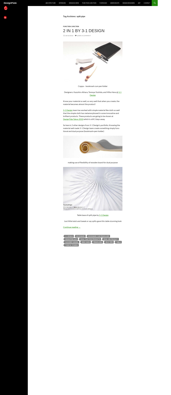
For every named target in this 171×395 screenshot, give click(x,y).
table (118, 242)
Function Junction (89, 3)
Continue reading (71, 227)
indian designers (129, 3)
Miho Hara (86, 242)
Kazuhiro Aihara (71, 242)
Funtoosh (103, 3)
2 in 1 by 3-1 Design (84, 30)
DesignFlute (10, 3)
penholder (97, 242)
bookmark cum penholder (98, 236)
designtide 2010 (71, 239)
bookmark (80, 236)
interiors (62, 3)
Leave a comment (84, 36)
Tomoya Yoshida (71, 245)
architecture (51, 3)
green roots (114, 3)
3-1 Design (67, 110)
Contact (147, 3)
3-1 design (69, 236)
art (139, 3)
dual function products (90, 239)
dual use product (111, 239)
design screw (74, 3)
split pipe (109, 242)
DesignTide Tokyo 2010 (73, 119)
